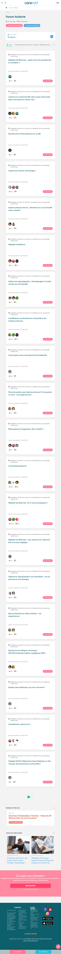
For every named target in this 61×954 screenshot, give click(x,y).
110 (12, 191)
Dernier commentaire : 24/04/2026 (17, 218)
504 (12, 487)
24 (11, 118)
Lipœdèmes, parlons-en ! (19, 724)
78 (11, 450)
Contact (20, 925)
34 (17, 339)
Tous (10, 45)
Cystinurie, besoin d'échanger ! (22, 171)
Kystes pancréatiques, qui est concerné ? (26, 687)
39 (11, 745)
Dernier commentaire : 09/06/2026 (17, 145)
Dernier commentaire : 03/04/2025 (17, 514)
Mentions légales (23, 919)
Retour (8, 12)
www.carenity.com (19, 939)
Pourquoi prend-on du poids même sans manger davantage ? (17, 860)
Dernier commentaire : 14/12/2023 (17, 772)
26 (11, 376)
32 (11, 560)
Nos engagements (11, 929)
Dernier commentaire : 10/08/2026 (17, 71)
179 (18, 524)
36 (11, 708)
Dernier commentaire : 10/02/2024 (17, 735)
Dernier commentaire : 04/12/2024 (17, 624)
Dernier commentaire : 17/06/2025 (17, 366)
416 (12, 339)
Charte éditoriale (23, 915)
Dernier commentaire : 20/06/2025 (17, 329)
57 (11, 302)
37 (11, 81)
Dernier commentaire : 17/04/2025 (17, 477)
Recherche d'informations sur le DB (24, 134)
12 (11, 154)
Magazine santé (34, 910)
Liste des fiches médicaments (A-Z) (34, 927)
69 (11, 671)
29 (11, 634)
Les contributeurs (11, 921)
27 (17, 265)
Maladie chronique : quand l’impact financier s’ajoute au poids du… (42, 860)
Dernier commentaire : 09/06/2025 (17, 403)
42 (11, 413)
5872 (12, 524)
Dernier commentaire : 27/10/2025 (17, 292)
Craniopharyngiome (17, 466)
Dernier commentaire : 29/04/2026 (17, 182)
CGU (20, 921)
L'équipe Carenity (11, 915)
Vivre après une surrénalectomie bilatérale (27, 355)
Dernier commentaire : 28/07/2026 (17, 108)
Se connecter (43, 952)
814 (12, 265)
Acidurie (11, 37)
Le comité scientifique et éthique (10, 924)
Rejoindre (30, 886)
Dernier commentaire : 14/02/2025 (17, 588)
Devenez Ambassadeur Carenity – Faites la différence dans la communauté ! (30, 817)
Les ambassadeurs (11, 917)
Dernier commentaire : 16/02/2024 (17, 698)
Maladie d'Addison (16, 244)
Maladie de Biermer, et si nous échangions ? (28, 503)
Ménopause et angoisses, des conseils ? (26, 429)
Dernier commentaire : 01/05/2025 (17, 440)
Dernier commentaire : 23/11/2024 (17, 661)
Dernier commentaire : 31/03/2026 (17, 255)
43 (11, 228)
